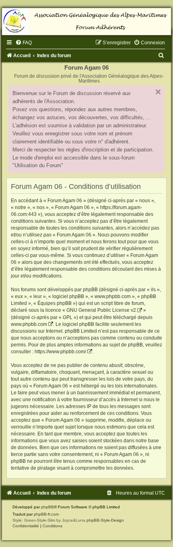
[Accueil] (86, 21)
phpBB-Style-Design (105, 520)
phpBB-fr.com (46, 514)
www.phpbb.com (29, 324)
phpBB (47, 507)
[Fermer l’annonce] (158, 91)
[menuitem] (23, 43)
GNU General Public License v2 (101, 310)
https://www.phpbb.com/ (60, 351)
